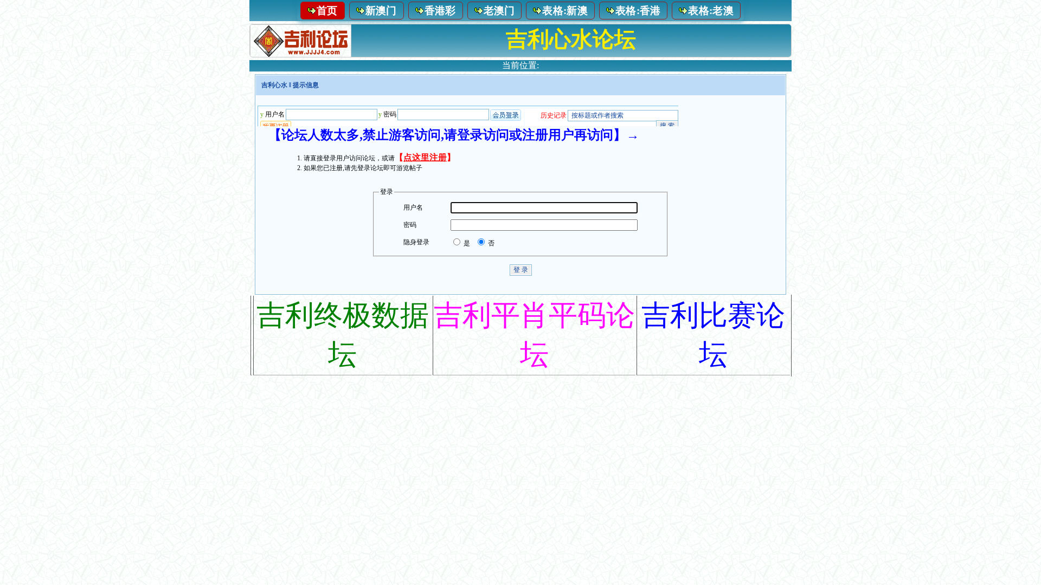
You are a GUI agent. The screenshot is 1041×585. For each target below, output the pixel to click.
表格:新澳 (565, 10)
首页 (327, 10)
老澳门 (499, 10)
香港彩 (440, 10)
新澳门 (381, 10)
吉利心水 (274, 85)
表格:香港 (638, 10)
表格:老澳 (711, 10)
